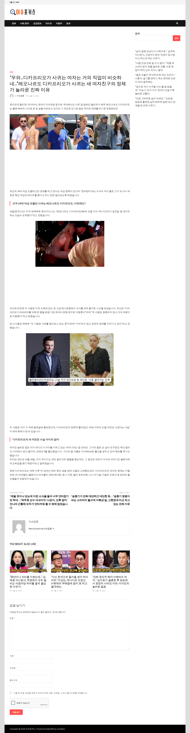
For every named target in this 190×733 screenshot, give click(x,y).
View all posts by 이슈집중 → (41, 528)
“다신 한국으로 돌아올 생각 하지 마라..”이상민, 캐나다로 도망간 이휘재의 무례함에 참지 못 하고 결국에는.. (69, 581)
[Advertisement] (70, 51)
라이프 (49, 23)
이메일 (13, 668)
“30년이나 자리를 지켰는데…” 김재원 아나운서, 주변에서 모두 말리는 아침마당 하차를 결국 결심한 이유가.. (28, 581)
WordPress (52, 729)
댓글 (12, 618)
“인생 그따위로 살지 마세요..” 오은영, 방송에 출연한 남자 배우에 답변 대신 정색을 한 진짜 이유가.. (155, 102)
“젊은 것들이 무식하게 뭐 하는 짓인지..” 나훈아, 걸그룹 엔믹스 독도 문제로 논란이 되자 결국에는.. (155, 78)
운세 (68, 23)
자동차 (59, 23)
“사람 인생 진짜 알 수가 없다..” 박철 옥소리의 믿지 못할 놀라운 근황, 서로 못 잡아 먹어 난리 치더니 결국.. (154, 67)
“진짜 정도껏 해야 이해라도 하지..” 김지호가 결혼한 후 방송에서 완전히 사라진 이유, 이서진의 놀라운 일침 (110, 581)
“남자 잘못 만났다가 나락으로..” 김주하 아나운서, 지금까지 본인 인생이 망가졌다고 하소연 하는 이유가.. (155, 55)
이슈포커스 (30, 729)
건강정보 (37, 23)
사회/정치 (24, 23)
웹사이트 (13, 680)
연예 (14, 23)
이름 (12, 656)
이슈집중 (20, 96)
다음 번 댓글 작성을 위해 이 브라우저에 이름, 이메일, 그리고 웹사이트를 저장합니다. (51, 693)
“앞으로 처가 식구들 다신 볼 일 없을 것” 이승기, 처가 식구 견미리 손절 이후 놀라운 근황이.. (155, 90)
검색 (137, 33)
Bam (63, 729)
